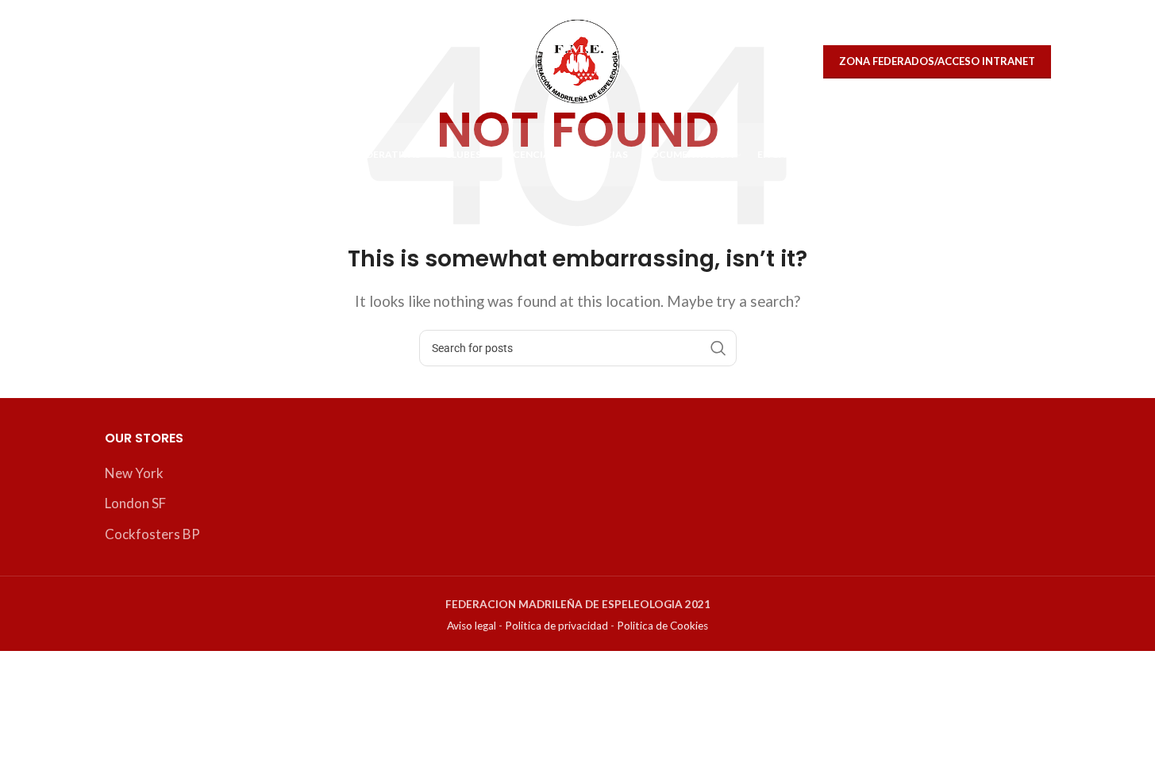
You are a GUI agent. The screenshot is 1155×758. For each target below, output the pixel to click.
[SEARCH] (718, 348)
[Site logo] (577, 60)
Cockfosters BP (152, 534)
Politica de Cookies (662, 625)
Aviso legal (471, 625)
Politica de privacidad (556, 625)
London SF (135, 503)
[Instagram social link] (156, 61)
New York (134, 473)
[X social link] (122, 61)
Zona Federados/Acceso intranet (937, 61)
